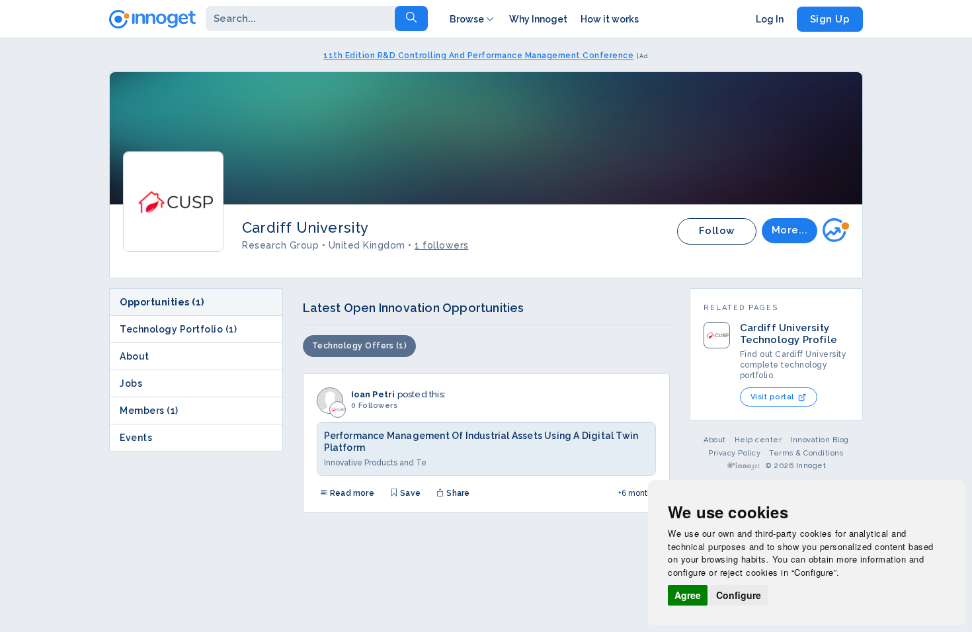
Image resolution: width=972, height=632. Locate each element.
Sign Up (830, 19)
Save (409, 493)
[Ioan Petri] (330, 400)
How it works (610, 19)
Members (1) (149, 410)
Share (456, 493)
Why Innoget (538, 19)
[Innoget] (152, 16)
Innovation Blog (819, 440)
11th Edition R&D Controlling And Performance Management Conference (478, 55)
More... (790, 230)
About (134, 356)
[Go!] (411, 18)
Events (136, 437)
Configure (738, 595)
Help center (758, 440)
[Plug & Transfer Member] (836, 229)
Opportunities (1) (162, 302)
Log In (770, 19)
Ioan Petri (373, 394)
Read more (351, 493)
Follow (717, 231)
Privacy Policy (734, 453)
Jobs (131, 383)
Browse (467, 19)
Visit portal (772, 397)
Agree (687, 595)
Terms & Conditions (806, 453)
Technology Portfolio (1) (178, 329)
